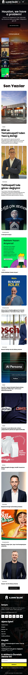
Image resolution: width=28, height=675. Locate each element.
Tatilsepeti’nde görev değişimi (17, 53)
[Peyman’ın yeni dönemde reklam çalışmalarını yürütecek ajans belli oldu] (14, 408)
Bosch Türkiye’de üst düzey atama (11, 349)
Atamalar (13, 51)
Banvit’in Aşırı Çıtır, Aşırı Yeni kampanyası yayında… (13, 545)
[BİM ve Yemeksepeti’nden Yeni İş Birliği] (5, 42)
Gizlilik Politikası (6, 667)
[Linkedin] (10, 616)
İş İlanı (12, 71)
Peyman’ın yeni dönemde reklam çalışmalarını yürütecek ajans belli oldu (13, 428)
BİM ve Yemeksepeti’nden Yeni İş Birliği (18, 43)
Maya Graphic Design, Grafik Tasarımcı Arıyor (13, 468)
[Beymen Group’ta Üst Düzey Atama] (14, 487)
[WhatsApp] (17, 616)
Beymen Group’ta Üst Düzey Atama (11, 506)
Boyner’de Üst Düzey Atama (9, 584)
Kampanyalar (14, 61)
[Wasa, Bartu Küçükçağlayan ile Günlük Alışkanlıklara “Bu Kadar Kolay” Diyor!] (14, 290)
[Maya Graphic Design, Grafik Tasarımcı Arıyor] (14, 447)
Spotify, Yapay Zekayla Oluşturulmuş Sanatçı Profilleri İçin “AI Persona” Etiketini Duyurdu (12, 388)
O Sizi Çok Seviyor (14, 63)
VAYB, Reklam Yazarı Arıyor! (16, 73)
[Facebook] (2, 616)
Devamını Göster (13, 588)
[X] (13, 616)
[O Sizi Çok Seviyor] (5, 62)
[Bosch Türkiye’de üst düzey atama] (14, 330)
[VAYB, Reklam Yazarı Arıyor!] (5, 72)
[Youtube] (21, 616)
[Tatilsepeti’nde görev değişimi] (5, 52)
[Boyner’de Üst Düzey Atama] (14, 564)
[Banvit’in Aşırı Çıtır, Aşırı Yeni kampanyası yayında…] (14, 525)
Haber (12, 40)
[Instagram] (6, 616)
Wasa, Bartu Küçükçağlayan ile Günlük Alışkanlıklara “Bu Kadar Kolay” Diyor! (12, 310)
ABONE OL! (14, 664)
